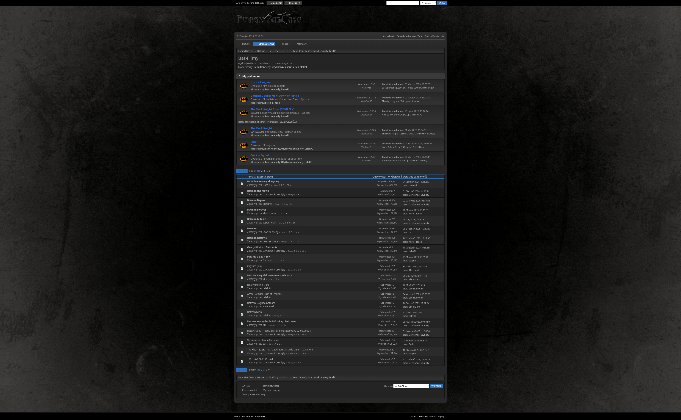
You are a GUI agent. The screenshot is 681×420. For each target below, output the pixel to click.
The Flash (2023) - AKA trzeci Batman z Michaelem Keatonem (280, 349)
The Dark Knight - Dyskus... (395, 133)
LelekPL (333, 50)
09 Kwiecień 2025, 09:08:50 (416, 321)
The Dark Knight (261, 128)
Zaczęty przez (265, 176)
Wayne (412, 260)
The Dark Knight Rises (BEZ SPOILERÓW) (277, 121)
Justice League (260, 82)
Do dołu (242, 171)
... (267, 170)
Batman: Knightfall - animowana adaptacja (269, 275)
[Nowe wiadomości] (244, 86)
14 (290, 204)
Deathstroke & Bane (258, 284)
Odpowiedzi (379, 176)
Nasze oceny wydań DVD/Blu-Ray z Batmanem (272, 321)
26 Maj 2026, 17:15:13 (414, 285)
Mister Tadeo (415, 213)
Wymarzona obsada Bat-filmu (263, 340)
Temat (251, 176)
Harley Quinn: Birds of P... (394, 160)
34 (303, 353)
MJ (264, 279)
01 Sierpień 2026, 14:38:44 (416, 191)
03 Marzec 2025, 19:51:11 (415, 340)
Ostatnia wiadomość (415, 176)
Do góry (241, 369)
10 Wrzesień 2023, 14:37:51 (416, 247)
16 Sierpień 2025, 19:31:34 (416, 303)
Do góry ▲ (442, 416)
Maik (265, 213)
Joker (254, 141)
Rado (277, 102)
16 (296, 232)
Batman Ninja (254, 312)
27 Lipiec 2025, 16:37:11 (415, 312)
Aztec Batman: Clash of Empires (264, 293)
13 (303, 334)
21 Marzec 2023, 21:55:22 (415, 257)
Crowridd (416, 101)
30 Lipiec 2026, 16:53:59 (415, 266)
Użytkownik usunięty (318, 50)
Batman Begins (256, 200)
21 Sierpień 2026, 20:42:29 (416, 181)
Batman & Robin (256, 219)
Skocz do (388, 386)
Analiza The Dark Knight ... (395, 114)
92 (288, 185)
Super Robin (269, 222)
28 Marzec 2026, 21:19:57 (415, 210)
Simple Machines (258, 416)
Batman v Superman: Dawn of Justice (275, 95)
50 (303, 251)
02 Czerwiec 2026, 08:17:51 (416, 200)
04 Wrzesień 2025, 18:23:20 (416, 294)
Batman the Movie (258, 190)
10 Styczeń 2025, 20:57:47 (416, 350)
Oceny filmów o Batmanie (262, 247)
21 (294, 223)
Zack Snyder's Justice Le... (394, 87)
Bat (264, 343)
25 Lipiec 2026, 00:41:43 (415, 275)
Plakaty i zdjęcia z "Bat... (394, 101)
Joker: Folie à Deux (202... (394, 147)
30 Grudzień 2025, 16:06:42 (416, 228)
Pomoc (414, 416)
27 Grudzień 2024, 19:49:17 (416, 359)
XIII (265, 325)
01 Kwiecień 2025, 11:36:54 (416, 331)
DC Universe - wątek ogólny (263, 181)
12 (296, 241)
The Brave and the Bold (260, 359)
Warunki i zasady (427, 416)
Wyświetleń (395, 176)
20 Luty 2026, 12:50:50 (414, 219)
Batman (252, 228)
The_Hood (414, 270)
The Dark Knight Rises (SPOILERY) (272, 109)
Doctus (266, 185)
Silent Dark (418, 147)
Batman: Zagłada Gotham (261, 303)
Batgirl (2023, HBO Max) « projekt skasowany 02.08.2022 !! (279, 330)
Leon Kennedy (300, 50)
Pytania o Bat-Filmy (258, 256)
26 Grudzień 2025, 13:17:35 (416, 238)
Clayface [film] (254, 266)
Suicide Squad (260, 155)
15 (286, 213)
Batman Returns (257, 237)
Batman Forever (256, 209)
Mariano (267, 203)
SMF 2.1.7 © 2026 (242, 416)
